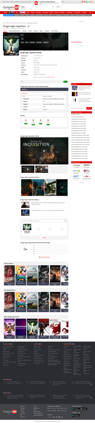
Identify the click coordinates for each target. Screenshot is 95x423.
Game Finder (13, 23)
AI (17, 12)
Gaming (32, 15)
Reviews (38, 12)
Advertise (22, 417)
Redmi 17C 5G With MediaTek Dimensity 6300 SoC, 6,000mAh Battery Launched (59, 383)
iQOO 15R (5, 363)
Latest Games (8, 263)
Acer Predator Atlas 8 (52, 356)
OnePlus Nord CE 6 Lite (22, 349)
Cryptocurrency (21, 355)
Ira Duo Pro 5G (51, 346)
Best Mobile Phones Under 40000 (78, 133)
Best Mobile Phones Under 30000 (78, 128)
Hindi (52, 408)
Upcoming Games (9, 290)
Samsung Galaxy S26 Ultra (8, 346)
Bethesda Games (86, 346)
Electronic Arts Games (21, 23)
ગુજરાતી (49, 410)
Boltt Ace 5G (36, 353)
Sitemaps (22, 408)
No (53, 6)
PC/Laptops (58, 15)
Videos (30, 31)
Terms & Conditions (38, 413)
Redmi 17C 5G (37, 348)
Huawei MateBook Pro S (39, 360)
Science (77, 15)
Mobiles (17, 15)
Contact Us (22, 413)
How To (27, 15)
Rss (62, 416)
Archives (22, 411)
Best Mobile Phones (75, 114)
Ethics (35, 410)
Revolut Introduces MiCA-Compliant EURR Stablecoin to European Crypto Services (38, 397)
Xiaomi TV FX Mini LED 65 (53, 353)
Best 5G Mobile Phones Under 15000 (79, 146)
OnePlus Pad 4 (21, 351)
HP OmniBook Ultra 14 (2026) (24, 356)
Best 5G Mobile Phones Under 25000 (79, 151)
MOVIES (17, 1)
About (5, 31)
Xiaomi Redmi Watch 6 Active (54, 349)
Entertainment (39, 15)
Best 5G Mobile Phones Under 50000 (79, 158)
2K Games (66, 351)
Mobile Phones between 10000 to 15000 (80, 135)
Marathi (62, 1)
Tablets (72, 15)
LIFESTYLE (29, 1)
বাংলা (55, 408)
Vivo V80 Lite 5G (37, 356)
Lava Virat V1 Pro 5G (38, 358)
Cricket (22, 1)
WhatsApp (59, 416)
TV (54, 15)
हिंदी (14, 1)
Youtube (54, 416)
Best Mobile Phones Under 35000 (78, 130)
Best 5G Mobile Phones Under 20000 (79, 149)
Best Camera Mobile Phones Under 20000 (80, 140)
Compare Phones (21, 365)
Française (64, 410)
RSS (21, 415)
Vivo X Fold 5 (5, 365)
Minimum (25, 94)
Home (5, 12)
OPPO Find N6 (6, 351)
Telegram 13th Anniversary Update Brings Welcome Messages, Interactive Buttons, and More (60, 397)
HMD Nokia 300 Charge (39, 355)
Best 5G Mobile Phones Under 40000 (79, 156)
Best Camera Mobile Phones (77, 116)
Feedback (22, 410)
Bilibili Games (86, 354)
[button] (67, 275)
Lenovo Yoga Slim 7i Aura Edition (9, 362)
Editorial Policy (37, 411)
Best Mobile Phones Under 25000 (78, 126)
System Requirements (14, 31)
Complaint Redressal (38, 415)
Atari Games (76, 360)
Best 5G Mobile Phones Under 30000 (79, 153)
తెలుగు (62, 408)
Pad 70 (49, 348)
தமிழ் (58, 408)
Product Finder (59, 12)
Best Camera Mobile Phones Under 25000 (80, 142)
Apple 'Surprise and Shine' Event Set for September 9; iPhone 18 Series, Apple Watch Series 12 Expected (15, 397)
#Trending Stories (7, 379)
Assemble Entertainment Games (76, 355)
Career (35, 406)
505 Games (66, 352)
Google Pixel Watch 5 (52, 351)
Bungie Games (86, 373)
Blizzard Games (86, 357)
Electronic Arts (6, 28)
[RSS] (91, 2)
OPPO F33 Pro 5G (21, 353)
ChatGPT (4, 349)
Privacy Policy (36, 408)
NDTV (4, 1)
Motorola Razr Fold (7, 348)
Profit (11, 1)
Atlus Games (76, 362)
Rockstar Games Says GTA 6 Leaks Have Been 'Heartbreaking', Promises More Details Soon (83, 397)
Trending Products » (77, 42)
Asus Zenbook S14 (7, 356)
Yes (58, 6)
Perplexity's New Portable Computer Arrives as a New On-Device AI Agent (83, 382)
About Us (22, 406)
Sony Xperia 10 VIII (38, 349)
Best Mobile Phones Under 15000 (78, 121)
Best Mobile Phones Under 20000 (78, 123)
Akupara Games (67, 361)
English (48, 408)
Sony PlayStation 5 (21, 346)
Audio (50, 15)
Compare (69, 12)
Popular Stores (76, 162)
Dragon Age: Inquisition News (29, 200)
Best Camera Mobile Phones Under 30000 (80, 144)
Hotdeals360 (66, 15)
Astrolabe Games (77, 358)
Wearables (83, 15)
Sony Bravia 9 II (51, 355)
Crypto (46, 15)
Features (45, 12)
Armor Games (76, 352)
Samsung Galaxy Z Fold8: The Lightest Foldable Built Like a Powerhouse (85, 88)
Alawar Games (67, 363)
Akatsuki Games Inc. (68, 358)
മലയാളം (54, 410)
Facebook (48, 416)
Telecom (22, 15)
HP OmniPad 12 (21, 348)
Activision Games (67, 354)
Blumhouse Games (87, 365)
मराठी (65, 408)
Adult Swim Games (67, 356)
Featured (74, 84)
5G (88, 15)
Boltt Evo (36, 351)
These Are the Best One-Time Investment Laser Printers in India (14, 382)
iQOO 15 (5, 358)
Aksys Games (66, 359)
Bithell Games (86, 356)
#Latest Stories (7, 393)
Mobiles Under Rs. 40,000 (8, 353)
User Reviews (54, 31)
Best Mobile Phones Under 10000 (78, 119)
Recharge (77, 12)
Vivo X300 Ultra (6, 355)
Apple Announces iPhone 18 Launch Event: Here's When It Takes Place (37, 382)
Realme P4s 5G (37, 346)
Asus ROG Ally (51, 358)
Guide (51, 12)
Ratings (24, 31)
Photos (36, 31)
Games (7, 23)
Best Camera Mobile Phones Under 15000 (80, 137)
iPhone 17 (20, 358)
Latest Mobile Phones (22, 363)
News (32, 12)
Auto (28, 12)
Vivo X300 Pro (6, 360)
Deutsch (59, 410)
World (7, 1)
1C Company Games (68, 349)
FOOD (25, 1)
